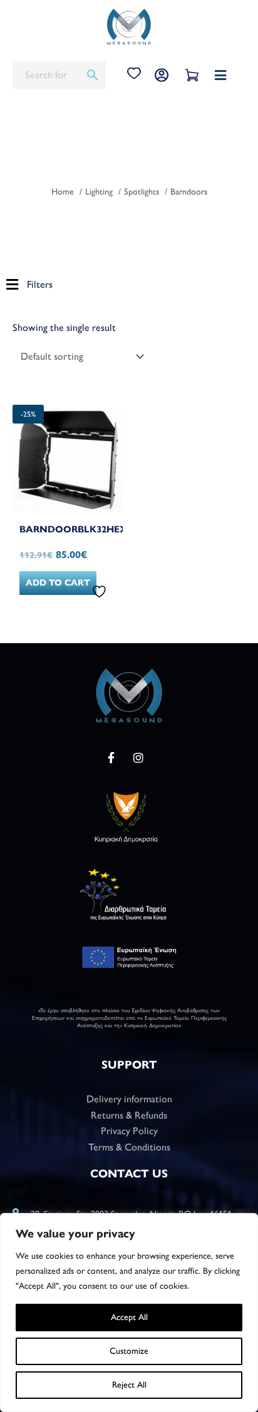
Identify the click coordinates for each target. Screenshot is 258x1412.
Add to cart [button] (58, 582)
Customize (129, 1351)
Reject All (129, 1384)
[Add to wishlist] (100, 591)
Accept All (129, 1317)
